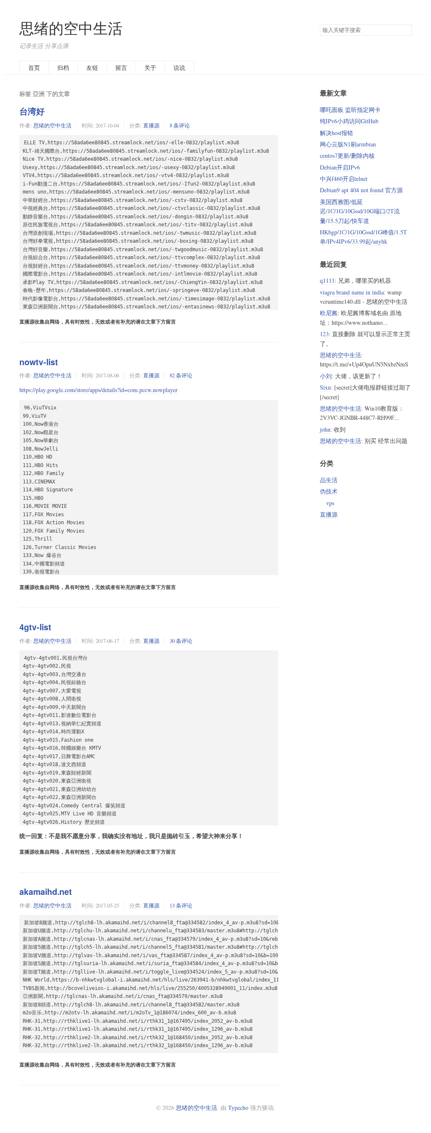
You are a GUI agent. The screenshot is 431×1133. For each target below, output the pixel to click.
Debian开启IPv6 (340, 167)
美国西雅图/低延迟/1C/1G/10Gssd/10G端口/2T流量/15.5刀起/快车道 (360, 211)
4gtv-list (35, 627)
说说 (179, 68)
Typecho (238, 1108)
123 (324, 334)
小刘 (326, 376)
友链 (92, 68)
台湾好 (32, 111)
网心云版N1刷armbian (348, 144)
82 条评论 (181, 375)
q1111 (327, 280)
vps (330, 503)
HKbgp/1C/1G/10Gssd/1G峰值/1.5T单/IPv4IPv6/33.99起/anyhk (363, 236)
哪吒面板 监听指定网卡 (350, 110)
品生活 (329, 480)
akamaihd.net (45, 891)
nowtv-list (38, 362)
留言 (121, 68)
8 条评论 (180, 125)
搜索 (405, 30)
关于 (150, 68)
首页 (34, 68)
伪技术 (329, 491)
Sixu (325, 387)
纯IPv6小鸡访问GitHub (349, 121)
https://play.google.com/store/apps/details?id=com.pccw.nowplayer (98, 390)
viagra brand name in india (352, 292)
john (325, 429)
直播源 (151, 125)
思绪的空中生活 (70, 28)
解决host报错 (336, 133)
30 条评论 (181, 641)
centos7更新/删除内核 (347, 155)
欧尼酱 (329, 313)
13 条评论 (181, 905)
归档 (63, 68)
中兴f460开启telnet (343, 179)
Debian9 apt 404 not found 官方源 (361, 190)
